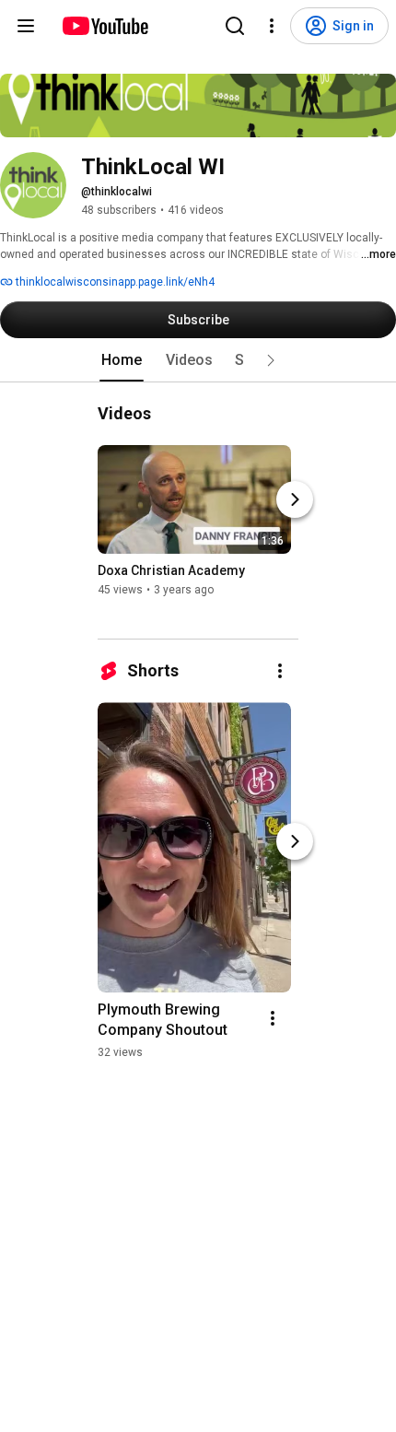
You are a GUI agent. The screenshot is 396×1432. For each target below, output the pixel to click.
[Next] (294, 499)
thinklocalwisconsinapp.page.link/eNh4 (114, 282)
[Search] (235, 26)
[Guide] (26, 26)
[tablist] (198, 360)
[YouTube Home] (104, 26)
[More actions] (280, 670)
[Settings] (272, 26)
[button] (271, 360)
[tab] (121, 360)
